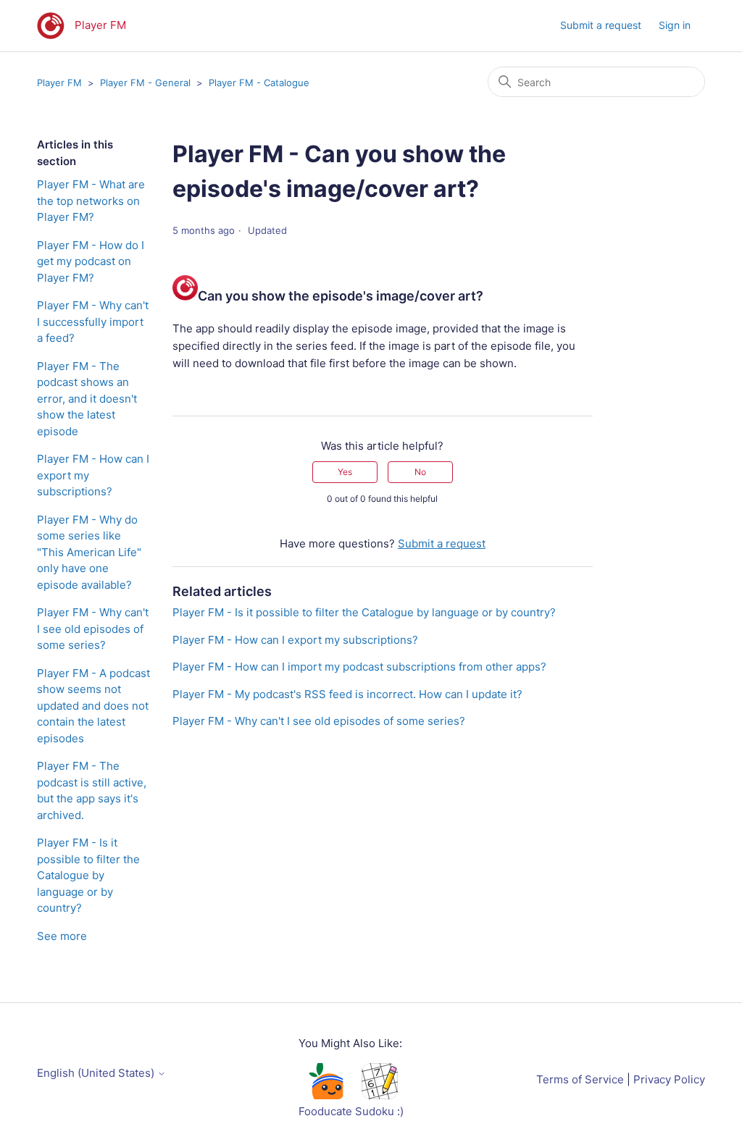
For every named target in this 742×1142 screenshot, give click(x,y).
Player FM (59, 82)
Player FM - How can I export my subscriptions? (93, 475)
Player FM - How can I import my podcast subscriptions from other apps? (359, 666)
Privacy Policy (669, 1079)
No (420, 471)
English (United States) (97, 1073)
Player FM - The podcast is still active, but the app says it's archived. (91, 790)
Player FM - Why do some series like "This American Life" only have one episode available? (89, 552)
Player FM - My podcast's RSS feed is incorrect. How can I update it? (347, 694)
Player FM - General (145, 82)
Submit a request (600, 25)
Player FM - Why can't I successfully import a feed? (93, 321)
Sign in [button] (675, 25)
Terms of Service (580, 1079)
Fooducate (325, 1111)
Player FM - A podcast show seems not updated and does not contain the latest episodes (93, 705)
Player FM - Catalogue (259, 82)
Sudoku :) (379, 1111)
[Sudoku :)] (380, 1095)
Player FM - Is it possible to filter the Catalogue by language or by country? (88, 875)
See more (62, 936)
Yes (345, 471)
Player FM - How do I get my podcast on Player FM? (90, 261)
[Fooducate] (325, 1095)
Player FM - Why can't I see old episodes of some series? (93, 628)
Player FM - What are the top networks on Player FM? (91, 200)
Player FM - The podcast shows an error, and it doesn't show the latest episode (87, 398)
